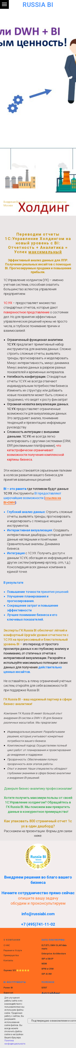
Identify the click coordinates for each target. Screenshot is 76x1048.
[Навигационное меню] (4, 4)
